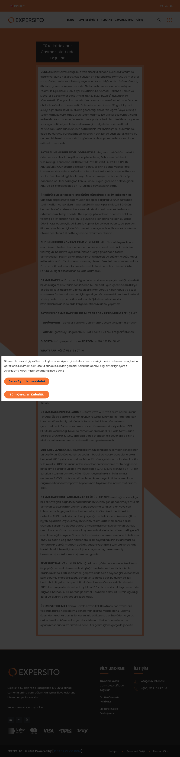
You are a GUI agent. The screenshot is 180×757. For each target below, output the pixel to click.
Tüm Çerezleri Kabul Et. (27, 394)
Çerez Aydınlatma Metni (26, 381)
